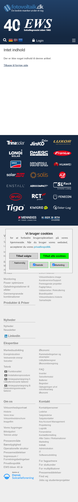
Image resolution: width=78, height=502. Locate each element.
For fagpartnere (48, 460)
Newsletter (10, 329)
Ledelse (43, 411)
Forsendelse (45, 432)
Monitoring (10, 278)
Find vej (43, 476)
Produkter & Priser (16, 302)
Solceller (8, 361)
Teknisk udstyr (11, 435)
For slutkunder (47, 464)
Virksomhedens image (50, 277)
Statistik (39, 265)
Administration (46, 448)
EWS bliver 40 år (13, 467)
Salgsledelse (45, 415)
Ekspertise (11, 343)
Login (40, 40)
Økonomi (44, 350)
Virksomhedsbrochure (14, 418)
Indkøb (42, 445)
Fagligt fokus (45, 287)
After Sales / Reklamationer (52, 438)
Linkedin (14, 335)
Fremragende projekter (50, 284)
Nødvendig (19, 263)
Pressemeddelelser (15, 452)
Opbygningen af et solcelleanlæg (48, 388)
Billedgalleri (9, 431)
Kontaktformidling (47, 435)
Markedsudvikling (14, 350)
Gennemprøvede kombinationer (13, 295)
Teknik (7, 366)
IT (40, 452)
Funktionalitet (14, 371)
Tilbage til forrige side (16, 65)
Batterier (43, 380)
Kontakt (44, 401)
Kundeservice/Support (50, 280)
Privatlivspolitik (12, 463)
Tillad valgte (23, 256)
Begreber (43, 383)
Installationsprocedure (19, 375)
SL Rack (8, 273)
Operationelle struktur (16, 448)
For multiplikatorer (49, 468)
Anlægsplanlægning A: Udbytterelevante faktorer (17, 380)
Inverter (42, 373)
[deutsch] (11, 40)
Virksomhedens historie (50, 297)
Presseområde (12, 440)
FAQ (41, 369)
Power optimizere (14, 282)
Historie (7, 411)
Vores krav (9, 415)
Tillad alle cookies (54, 256)
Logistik (43, 428)
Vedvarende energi (13, 357)
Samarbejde (45, 300)
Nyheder (9, 319)
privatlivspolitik (42, 247)
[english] (20, 40)
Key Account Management (52, 421)
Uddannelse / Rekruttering (52, 290)
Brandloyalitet (46, 294)
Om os (8, 401)
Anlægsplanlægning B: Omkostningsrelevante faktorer (17, 388)
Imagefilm (8, 421)
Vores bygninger (13, 427)
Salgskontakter (46, 418)
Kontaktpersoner (48, 407)
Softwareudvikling (48, 455)
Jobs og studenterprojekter (54, 480)
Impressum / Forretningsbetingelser (17, 458)
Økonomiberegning (48, 363)
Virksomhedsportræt (15, 407)
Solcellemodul (46, 377)
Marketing (44, 442)
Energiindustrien (12, 354)
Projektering (45, 425)
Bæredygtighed (12, 444)
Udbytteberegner (47, 360)
